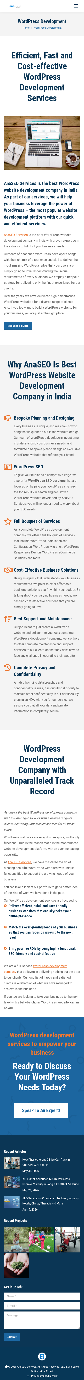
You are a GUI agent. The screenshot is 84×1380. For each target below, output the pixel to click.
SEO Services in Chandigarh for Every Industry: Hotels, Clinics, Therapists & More (50, 1201)
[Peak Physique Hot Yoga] (16, 1240)
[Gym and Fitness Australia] (67, 1240)
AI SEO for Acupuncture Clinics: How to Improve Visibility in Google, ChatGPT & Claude (50, 1181)
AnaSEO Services (16, 235)
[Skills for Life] (42, 1240)
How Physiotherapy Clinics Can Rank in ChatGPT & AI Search (46, 1162)
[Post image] (12, 1163)
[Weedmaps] (16, 1266)
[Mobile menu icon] (76, 6)
